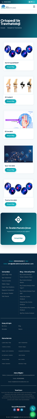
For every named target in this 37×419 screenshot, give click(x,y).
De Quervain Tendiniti (7, 293)
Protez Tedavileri (6, 363)
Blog (19, 326)
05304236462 (6, 2)
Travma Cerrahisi (6, 280)
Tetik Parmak (5, 296)
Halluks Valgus (6, 284)
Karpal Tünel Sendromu (8, 287)
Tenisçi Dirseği (5, 359)
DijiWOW (16, 417)
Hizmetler (4, 329)
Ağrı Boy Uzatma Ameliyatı (27, 313)
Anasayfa (3, 28)
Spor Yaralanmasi (6, 277)
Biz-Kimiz (4, 326)
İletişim (20, 329)
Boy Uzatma (21, 359)
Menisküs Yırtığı (22, 363)
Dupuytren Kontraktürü (8, 290)
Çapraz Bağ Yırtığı (7, 274)
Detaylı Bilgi (10, 67)
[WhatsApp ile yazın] (32, 414)
